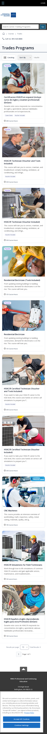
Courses (11, 34)
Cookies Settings (22, 725)
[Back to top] (23, 680)
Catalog (10, 57)
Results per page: (12, 647)
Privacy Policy (29, 713)
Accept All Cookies (21, 719)
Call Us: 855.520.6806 (12, 39)
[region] (21, 712)
